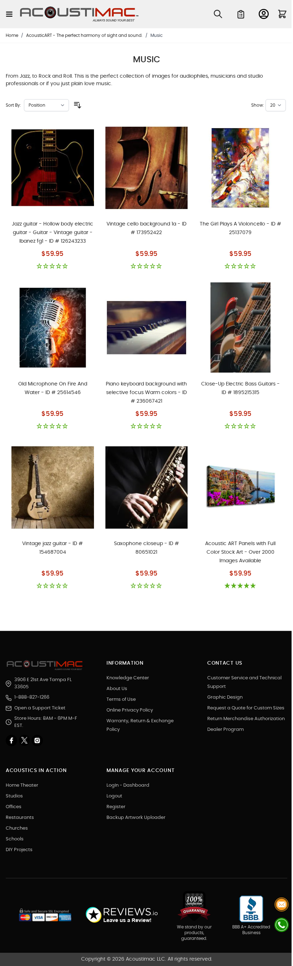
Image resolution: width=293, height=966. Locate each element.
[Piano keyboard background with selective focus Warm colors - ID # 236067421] (146, 327)
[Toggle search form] (218, 14)
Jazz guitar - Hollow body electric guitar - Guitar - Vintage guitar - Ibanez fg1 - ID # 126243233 (52, 233)
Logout (114, 796)
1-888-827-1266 (31, 697)
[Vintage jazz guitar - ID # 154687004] (52, 487)
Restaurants (20, 817)
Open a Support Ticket (39, 708)
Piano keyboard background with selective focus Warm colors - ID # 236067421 (146, 393)
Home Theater (22, 785)
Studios (14, 796)
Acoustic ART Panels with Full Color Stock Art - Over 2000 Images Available (240, 552)
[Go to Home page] (79, 14)
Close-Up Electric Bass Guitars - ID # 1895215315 (240, 388)
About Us (116, 688)
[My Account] (263, 14)
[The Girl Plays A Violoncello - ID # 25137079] (240, 168)
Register (115, 807)
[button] (52, 266)
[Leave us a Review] (121, 915)
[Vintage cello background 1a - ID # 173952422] (146, 168)
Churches (17, 828)
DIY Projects (19, 850)
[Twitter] (25, 740)
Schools (15, 839)
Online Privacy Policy (129, 710)
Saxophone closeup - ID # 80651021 (146, 548)
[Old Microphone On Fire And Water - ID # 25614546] (52, 327)
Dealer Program (225, 729)
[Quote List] (241, 14)
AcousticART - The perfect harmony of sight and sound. (84, 35)
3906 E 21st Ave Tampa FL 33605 (43, 683)
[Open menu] (9, 14)
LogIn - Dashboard (127, 785)
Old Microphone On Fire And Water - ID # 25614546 (52, 388)
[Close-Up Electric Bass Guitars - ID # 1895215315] (240, 327)
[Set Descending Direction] (77, 105)
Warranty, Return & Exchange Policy (140, 725)
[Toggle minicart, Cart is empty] (282, 14)
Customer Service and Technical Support (244, 682)
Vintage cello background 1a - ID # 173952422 (146, 228)
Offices (13, 807)
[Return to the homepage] (46, 665)
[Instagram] (37, 740)
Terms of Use (121, 699)
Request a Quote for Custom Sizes (245, 708)
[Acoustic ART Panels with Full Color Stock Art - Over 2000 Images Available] (240, 487)
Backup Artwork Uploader (135, 817)
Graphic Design (225, 697)
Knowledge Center (127, 678)
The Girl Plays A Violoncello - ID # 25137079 (240, 228)
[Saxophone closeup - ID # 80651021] (146, 487)
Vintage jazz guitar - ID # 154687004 (52, 548)
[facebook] (12, 740)
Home (12, 35)
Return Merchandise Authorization (246, 719)
